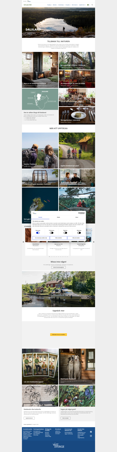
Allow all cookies (76, 237)
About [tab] (76, 217)
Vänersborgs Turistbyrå (25, 438)
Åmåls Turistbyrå (26, 432)
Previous (23, 242)
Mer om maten (66, 418)
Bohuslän (47, 432)
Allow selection (58, 237)
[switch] (51, 233)
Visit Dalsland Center (27, 431)
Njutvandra (42, 33)
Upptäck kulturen (29, 418)
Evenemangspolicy (68, 432)
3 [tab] (53, 256)
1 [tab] (49, 256)
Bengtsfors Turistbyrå (27, 433)
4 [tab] (54, 256)
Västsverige (47, 435)
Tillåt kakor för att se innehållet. (58, 334)
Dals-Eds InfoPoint (27, 435)
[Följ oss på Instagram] (91, 436)
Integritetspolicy (81, 437)
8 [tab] (62, 256)
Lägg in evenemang (69, 433)
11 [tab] (67, 256)
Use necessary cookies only (41, 237)
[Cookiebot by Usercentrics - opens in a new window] (79, 213)
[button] (58, 22)
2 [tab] (51, 256)
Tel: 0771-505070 (81, 433)
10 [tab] (65, 256)
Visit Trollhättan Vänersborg (36, 434)
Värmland (47, 433)
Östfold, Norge (48, 436)
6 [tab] (58, 256)
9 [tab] (64, 256)
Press (79, 436)
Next (93, 242)
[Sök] (92, 4)
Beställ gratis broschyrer (58, 433)
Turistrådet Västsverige (38, 432)
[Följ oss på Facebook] (91, 432)
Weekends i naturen (31, 33)
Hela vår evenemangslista (58, 267)
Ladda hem (57, 431)
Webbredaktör (80, 435)
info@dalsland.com (81, 432)
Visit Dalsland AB (36, 431)
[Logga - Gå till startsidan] (28, 5)
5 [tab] (56, 256)
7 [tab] (60, 256)
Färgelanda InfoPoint (27, 436)
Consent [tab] (40, 217)
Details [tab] (58, 217)
